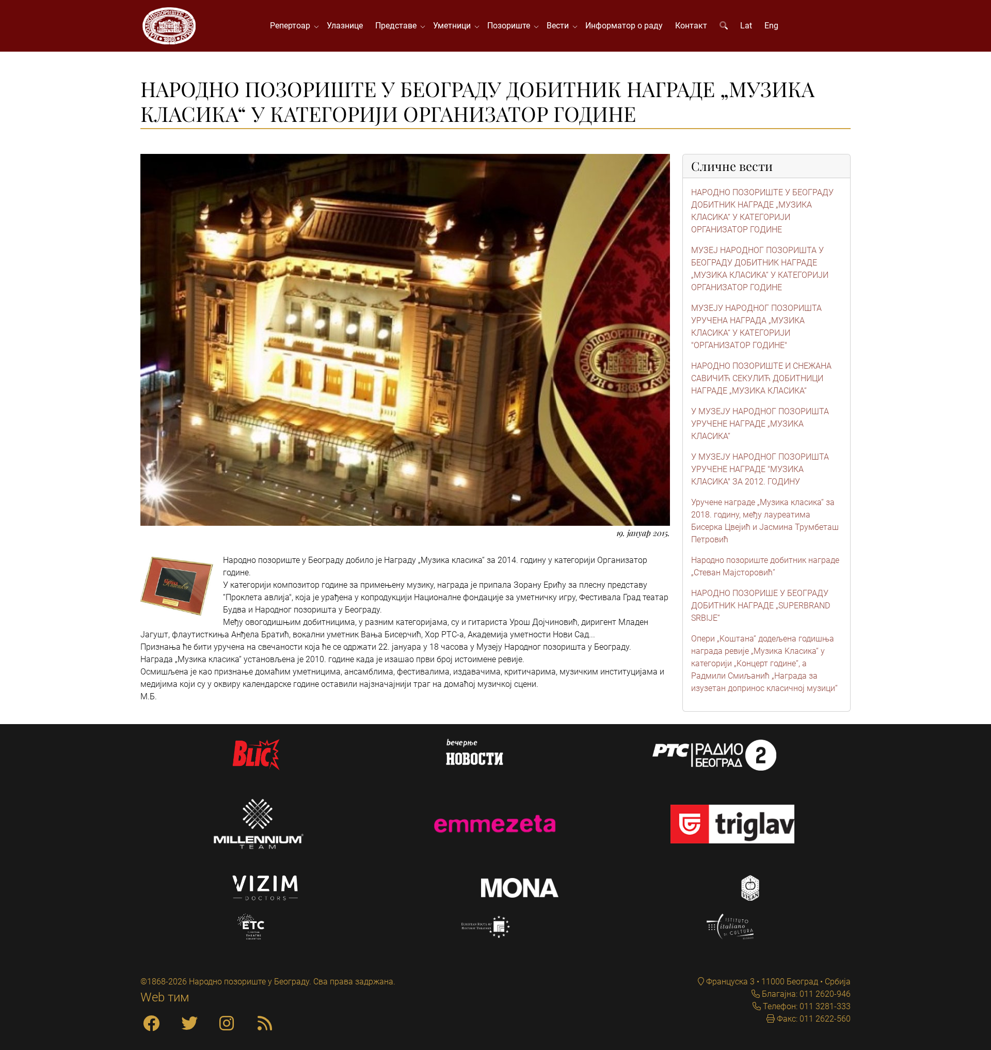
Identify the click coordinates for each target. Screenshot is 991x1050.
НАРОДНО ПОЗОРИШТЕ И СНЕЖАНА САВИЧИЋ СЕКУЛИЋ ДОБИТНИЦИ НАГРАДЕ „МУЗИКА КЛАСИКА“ (761, 378)
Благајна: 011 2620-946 (805, 994)
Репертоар (292, 25)
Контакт (691, 25)
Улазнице (345, 25)
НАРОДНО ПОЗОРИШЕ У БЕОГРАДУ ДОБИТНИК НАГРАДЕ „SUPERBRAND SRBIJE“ (760, 605)
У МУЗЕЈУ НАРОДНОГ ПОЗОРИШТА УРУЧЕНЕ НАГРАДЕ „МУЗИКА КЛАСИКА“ (760, 423)
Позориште (510, 25)
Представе (398, 25)
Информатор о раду (624, 25)
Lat (746, 25)
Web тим (164, 997)
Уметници (454, 25)
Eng (771, 25)
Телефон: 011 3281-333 (806, 1006)
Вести (560, 25)
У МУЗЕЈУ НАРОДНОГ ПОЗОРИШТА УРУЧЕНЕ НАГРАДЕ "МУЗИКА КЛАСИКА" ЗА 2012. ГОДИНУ (760, 469)
